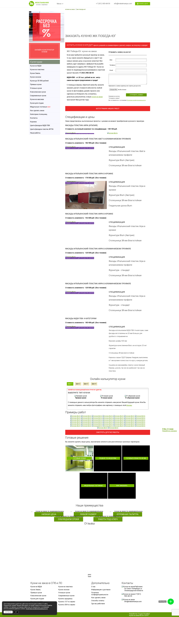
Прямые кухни (35, 84)
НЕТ (16, 612)
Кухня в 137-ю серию (66, 602)
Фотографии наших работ (107, 109)
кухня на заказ (97, 97)
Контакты (34, 118)
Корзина (33, 122)
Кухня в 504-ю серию (66, 605)
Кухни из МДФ (35, 66)
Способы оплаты (97, 601)
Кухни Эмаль (35, 73)
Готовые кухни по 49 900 (136, 458)
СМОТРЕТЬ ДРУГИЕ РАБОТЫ (107, 432)
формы (129, 405)
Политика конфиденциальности (99, 594)
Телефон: (112, 65)
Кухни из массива (37, 99)
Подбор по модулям (107, 458)
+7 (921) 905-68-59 (103, 4)
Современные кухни (38, 96)
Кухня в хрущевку (65, 599)
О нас (93, 587)
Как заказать (121, 486)
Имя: (111, 60)
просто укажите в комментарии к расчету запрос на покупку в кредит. (107, 45)
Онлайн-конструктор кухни (44, 51)
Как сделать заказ (37, 111)
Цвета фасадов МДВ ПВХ (40, 125)
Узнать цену (143, 3)
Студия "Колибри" (144, 614)
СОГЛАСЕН (8, 612)
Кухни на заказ (134, 615)
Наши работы (35, 133)
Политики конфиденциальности (136, 100)
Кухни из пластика (37, 70)
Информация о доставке (100, 590)
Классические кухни (38, 92)
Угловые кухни (36, 88)
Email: (111, 70)
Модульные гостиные (93, 486)
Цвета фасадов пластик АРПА (41, 129)
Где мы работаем (98, 604)
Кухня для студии (37, 103)
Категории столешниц (38, 114)
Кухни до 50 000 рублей (39, 81)
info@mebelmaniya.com (123, 4)
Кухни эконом (35, 77)
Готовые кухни (79, 458)
